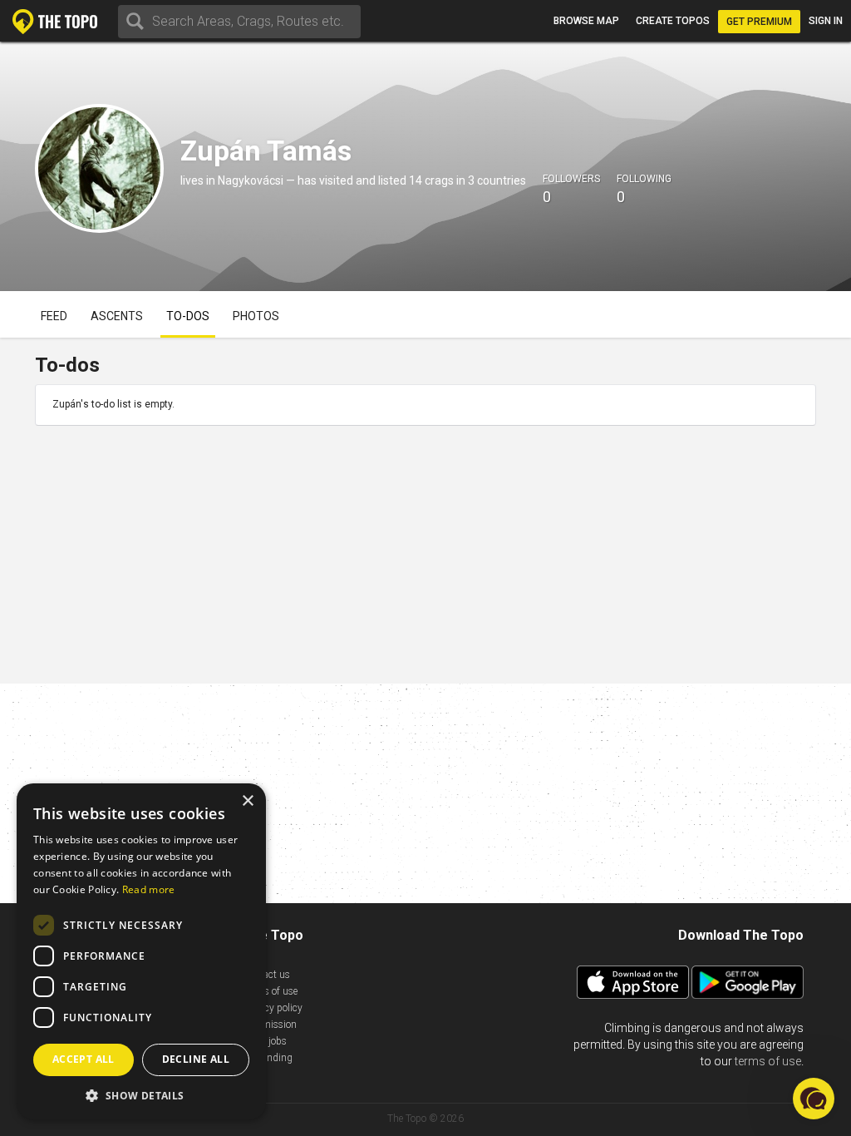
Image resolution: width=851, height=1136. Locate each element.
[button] (141, 1095)
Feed (54, 316)
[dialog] (141, 951)
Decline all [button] (195, 1059)
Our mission (270, 1024)
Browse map (586, 21)
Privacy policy (273, 1008)
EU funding (268, 1058)
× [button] (247, 801)
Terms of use (270, 991)
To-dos (187, 316)
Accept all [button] (83, 1059)
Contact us (266, 974)
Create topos (673, 21)
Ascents (117, 316)
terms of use (768, 1061)
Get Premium (759, 21)
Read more (148, 889)
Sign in (826, 21)
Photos (256, 316)
